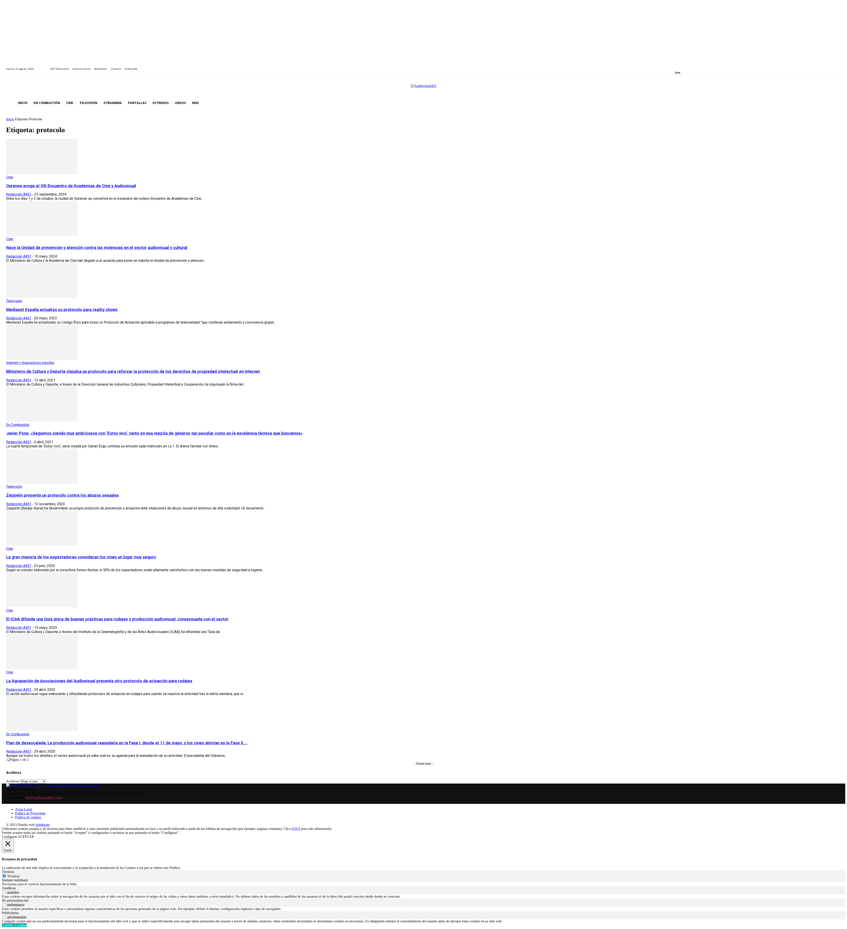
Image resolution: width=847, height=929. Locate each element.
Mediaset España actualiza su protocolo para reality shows (62, 309)
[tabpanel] (423, 884)
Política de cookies (28, 817)
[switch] (4, 892)
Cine (9, 177)
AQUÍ (295, 829)
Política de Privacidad (30, 813)
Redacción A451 (18, 194)
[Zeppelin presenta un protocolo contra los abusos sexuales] (42, 482)
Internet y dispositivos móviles (30, 363)
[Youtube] (696, 66)
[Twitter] (691, 66)
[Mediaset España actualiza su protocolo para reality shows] (42, 297)
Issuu (677, 72)
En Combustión (17, 425)
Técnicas (13, 876)
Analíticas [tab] (9, 888)
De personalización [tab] (15, 900)
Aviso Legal (23, 809)
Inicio (10, 119)
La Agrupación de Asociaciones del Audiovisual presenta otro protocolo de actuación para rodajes (99, 680)
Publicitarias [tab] (10, 913)
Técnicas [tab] (8, 872)
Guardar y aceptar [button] (14, 925)
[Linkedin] (686, 66)
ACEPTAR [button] (26, 837)
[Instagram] (681, 66)
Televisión (14, 301)
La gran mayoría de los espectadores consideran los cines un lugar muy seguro (81, 557)
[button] (835, 103)
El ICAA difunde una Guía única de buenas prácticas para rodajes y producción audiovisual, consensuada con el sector (117, 619)
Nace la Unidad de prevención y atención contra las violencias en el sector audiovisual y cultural (96, 247)
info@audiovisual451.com (43, 797)
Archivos (12, 781)
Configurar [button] (9, 837)
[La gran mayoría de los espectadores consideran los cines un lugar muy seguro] (42, 544)
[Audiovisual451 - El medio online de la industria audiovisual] (423, 88)
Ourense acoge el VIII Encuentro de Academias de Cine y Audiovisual (71, 185)
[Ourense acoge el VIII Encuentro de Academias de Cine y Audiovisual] (42, 173)
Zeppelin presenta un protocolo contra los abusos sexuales (62, 495)
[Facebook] (676, 66)
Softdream (42, 825)
